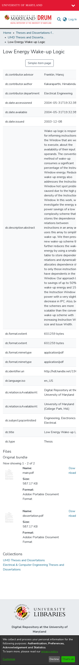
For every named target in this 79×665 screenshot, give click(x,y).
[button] (28, 19)
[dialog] (39, 650)
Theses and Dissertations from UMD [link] (35, 33)
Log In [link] (72, 19)
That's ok (68, 659)
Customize (9, 659)
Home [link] (7, 33)
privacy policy (49, 651)
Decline (54, 659)
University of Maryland (22, 5)
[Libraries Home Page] (39, 612)
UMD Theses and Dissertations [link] (27, 37)
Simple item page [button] (39, 63)
